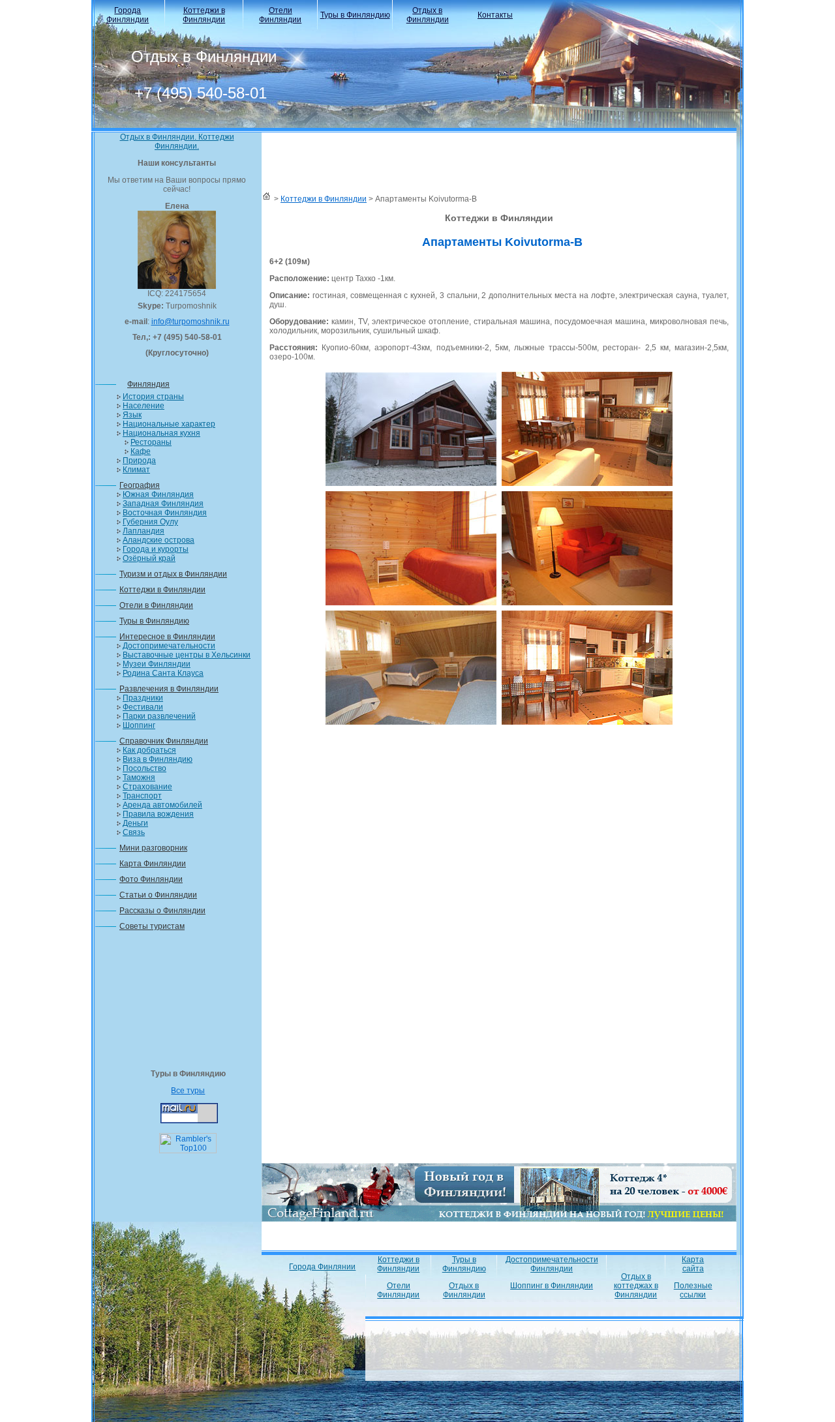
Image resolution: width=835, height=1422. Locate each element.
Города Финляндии (127, 15)
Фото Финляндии (151, 879)
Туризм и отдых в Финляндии (173, 574)
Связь (134, 832)
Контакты (495, 15)
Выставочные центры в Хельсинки (186, 654)
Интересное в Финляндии (167, 636)
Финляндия (148, 384)
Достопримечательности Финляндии (552, 1264)
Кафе (140, 451)
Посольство (144, 768)
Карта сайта (693, 1264)
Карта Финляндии (152, 863)
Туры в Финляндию (355, 15)
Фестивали (143, 707)
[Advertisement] (177, 1004)
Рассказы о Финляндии (162, 910)
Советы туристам (152, 926)
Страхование (147, 786)
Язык (132, 414)
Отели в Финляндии (156, 605)
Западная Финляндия (163, 503)
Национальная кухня (161, 433)
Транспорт (142, 795)
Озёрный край (149, 558)
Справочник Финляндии (163, 741)
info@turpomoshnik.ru (190, 321)
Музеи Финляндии (156, 664)
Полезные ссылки (693, 1290)
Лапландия (143, 531)
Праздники (143, 698)
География (139, 485)
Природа (139, 460)
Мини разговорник (153, 848)
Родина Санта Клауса (163, 673)
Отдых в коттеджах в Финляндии (636, 1285)
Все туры (188, 1090)
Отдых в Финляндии (427, 15)
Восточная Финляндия (165, 512)
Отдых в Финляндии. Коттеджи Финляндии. (177, 141)
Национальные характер (169, 424)
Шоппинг (139, 725)
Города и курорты (156, 549)
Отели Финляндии (280, 15)
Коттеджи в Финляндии (204, 15)
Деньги (135, 823)
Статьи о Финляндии (158, 895)
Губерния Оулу (150, 521)
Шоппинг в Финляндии (551, 1285)
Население (143, 405)
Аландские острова (158, 540)
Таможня (139, 777)
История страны (153, 396)
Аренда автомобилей (162, 804)
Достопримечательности (169, 645)
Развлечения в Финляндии (169, 688)
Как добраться (149, 750)
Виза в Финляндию (157, 759)
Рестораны (151, 442)
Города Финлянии (322, 1266)
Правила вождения (158, 814)
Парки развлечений (159, 716)
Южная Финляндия (158, 494)
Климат (136, 469)
